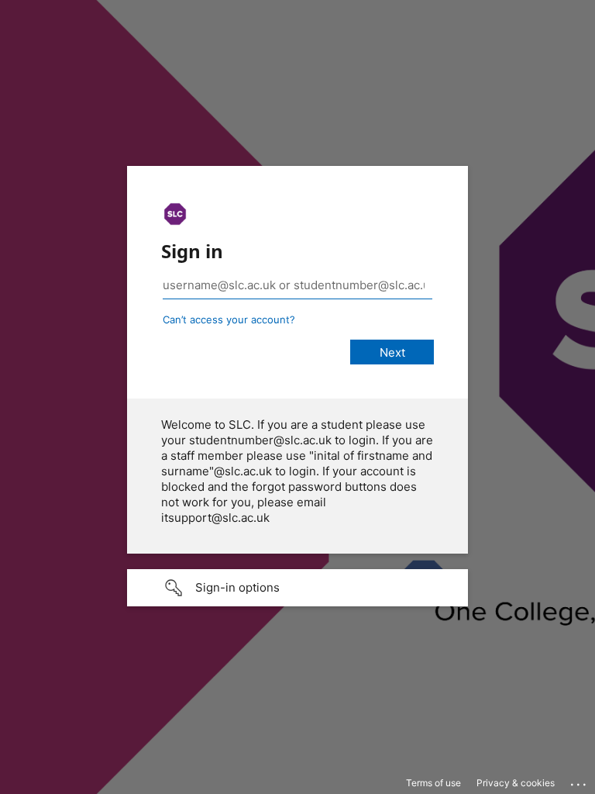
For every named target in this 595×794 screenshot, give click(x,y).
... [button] (579, 781)
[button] (297, 587)
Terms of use (433, 783)
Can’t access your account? (229, 319)
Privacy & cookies (515, 783)
